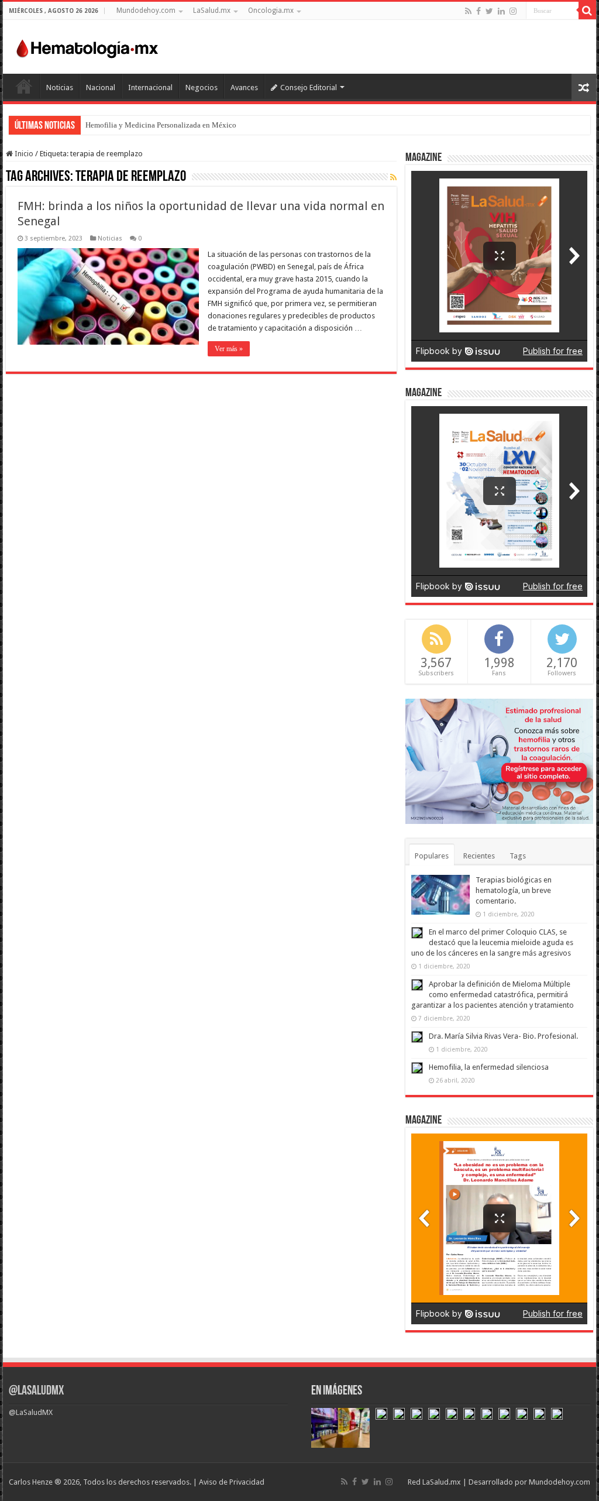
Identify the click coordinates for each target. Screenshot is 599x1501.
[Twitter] (489, 11)
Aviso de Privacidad (231, 1482)
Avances (244, 87)
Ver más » (229, 349)
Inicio (24, 86)
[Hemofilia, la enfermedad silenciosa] (417, 1068)
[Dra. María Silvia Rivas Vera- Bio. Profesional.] (417, 1037)
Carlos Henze (31, 1482)
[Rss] (468, 11)
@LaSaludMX (36, 1391)
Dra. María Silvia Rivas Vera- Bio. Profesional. (503, 1036)
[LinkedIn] (501, 11)
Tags (518, 855)
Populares (432, 855)
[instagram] (513, 11)
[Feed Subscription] (393, 177)
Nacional (100, 87)
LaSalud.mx (211, 10)
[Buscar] (587, 10)
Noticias (59, 87)
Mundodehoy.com (145, 10)
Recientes (479, 855)
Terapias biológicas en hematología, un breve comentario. (514, 890)
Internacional (150, 87)
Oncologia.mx (271, 10)
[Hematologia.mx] (88, 46)
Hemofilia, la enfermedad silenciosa (489, 1067)
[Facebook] (478, 11)
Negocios (201, 87)
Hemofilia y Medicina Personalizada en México (160, 125)
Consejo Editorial (308, 87)
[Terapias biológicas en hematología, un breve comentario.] (440, 895)
